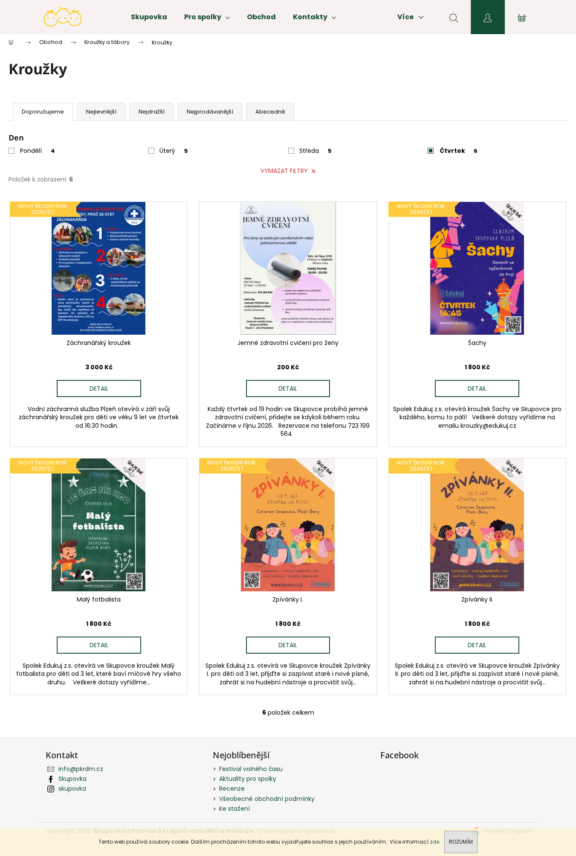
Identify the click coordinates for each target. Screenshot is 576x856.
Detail (99, 388)
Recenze (232, 788)
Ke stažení (234, 808)
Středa (315, 150)
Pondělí (37, 150)
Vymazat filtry (284, 171)
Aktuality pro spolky (247, 778)
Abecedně (270, 112)
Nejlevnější (101, 112)
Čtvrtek (459, 150)
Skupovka (72, 778)
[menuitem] (149, 17)
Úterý (173, 150)
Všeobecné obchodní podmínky (267, 799)
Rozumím (461, 841)
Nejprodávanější (210, 112)
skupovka (72, 788)
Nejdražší (152, 112)
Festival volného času (251, 769)
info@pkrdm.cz (80, 769)
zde (434, 841)
